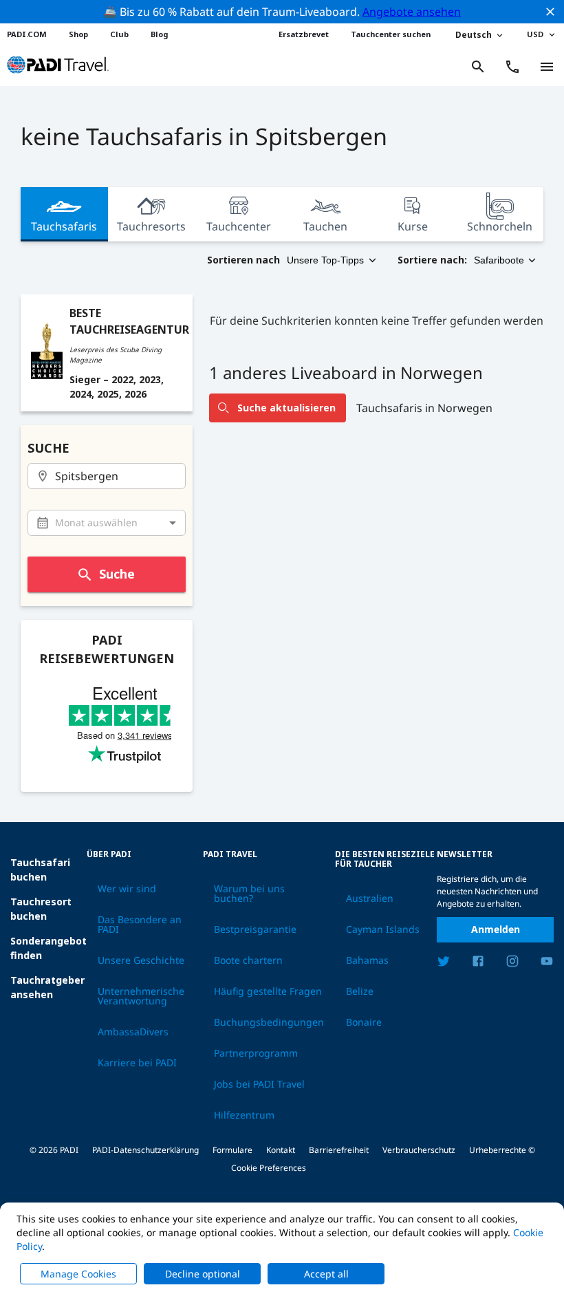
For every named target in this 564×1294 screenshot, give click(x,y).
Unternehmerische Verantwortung (141, 996)
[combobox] (107, 476)
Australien (369, 898)
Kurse (413, 226)
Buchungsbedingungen (269, 1022)
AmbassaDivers (133, 1032)
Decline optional (202, 1273)
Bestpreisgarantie (255, 929)
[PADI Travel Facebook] (478, 963)
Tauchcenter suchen (391, 34)
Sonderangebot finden (48, 948)
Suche (117, 573)
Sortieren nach (243, 259)
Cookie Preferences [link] (268, 1168)
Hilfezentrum (244, 1115)
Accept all (326, 1273)
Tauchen (325, 226)
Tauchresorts (151, 226)
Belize (359, 991)
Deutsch (473, 35)
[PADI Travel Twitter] (444, 963)
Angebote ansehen (411, 11)
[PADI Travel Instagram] (512, 963)
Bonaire (364, 1022)
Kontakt (280, 1150)
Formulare (232, 1150)
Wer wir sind (127, 889)
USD (535, 34)
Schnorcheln (499, 226)
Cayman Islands (383, 929)
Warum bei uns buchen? (249, 893)
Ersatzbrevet (304, 34)
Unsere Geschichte (141, 960)
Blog (159, 34)
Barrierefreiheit (339, 1150)
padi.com (27, 34)
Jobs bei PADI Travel (259, 1084)
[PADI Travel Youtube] (547, 963)
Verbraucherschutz (418, 1150)
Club (119, 34)
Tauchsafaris (64, 226)
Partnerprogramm (256, 1053)
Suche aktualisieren (286, 407)
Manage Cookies (78, 1273)
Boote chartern (248, 960)
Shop (78, 34)
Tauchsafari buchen (40, 869)
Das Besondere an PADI (140, 924)
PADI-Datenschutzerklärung (145, 1150)
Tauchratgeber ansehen (47, 987)
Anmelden (495, 929)
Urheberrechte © (502, 1150)
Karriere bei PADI (137, 1063)
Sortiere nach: (432, 259)
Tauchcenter (238, 226)
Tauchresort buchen (41, 909)
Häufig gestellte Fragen (268, 991)
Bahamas (367, 960)
